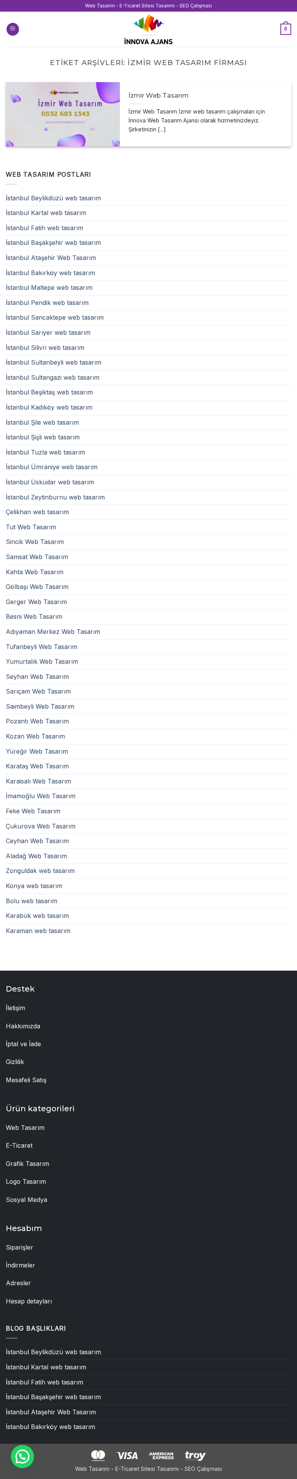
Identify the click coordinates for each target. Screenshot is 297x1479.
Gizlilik (15, 1062)
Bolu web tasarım (31, 901)
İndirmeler (20, 1265)
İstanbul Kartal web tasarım (46, 213)
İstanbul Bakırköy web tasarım (50, 273)
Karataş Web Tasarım (37, 766)
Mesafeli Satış (26, 1080)
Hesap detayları (29, 1301)
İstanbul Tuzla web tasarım (45, 452)
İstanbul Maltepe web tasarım (49, 287)
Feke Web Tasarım (33, 811)
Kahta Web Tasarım (34, 572)
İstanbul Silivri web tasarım (45, 347)
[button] (13, 29)
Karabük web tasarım (37, 915)
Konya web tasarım (34, 886)
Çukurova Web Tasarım (40, 826)
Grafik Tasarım (27, 1163)
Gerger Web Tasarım (36, 602)
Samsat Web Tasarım (37, 557)
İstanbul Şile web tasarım (42, 422)
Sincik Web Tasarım (35, 542)
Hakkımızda (23, 1026)
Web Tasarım (25, 1127)
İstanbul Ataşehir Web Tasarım (51, 258)
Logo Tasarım (26, 1181)
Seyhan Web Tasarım (37, 676)
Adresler (18, 1283)
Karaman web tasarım (38, 931)
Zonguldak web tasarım (40, 871)
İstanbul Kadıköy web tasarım (49, 407)
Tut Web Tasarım (31, 527)
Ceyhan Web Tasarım (37, 841)
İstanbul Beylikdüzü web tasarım (53, 198)
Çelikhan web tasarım (37, 512)
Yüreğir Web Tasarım (37, 751)
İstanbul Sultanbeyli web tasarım (53, 362)
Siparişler (19, 1247)
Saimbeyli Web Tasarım (40, 706)
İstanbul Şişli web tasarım (43, 437)
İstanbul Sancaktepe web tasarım (55, 317)
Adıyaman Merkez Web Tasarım (53, 631)
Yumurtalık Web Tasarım (42, 661)
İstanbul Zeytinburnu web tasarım (55, 497)
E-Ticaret (19, 1145)
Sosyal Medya (26, 1200)
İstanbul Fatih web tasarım (44, 228)
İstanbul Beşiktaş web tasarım (49, 392)
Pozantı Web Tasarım (37, 721)
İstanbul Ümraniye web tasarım (51, 467)
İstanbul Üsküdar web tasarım (50, 482)
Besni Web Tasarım (34, 616)
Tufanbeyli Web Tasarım (41, 647)
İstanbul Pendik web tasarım (47, 302)
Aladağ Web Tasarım (36, 856)
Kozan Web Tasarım (35, 736)
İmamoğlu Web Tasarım (40, 796)
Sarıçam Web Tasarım (38, 691)
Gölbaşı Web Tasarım (37, 587)
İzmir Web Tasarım (158, 95)
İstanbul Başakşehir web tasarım (53, 242)
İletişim (15, 1008)
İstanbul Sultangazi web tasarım (52, 377)
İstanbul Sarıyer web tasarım (48, 332)
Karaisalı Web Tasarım (38, 781)
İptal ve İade (23, 1044)
